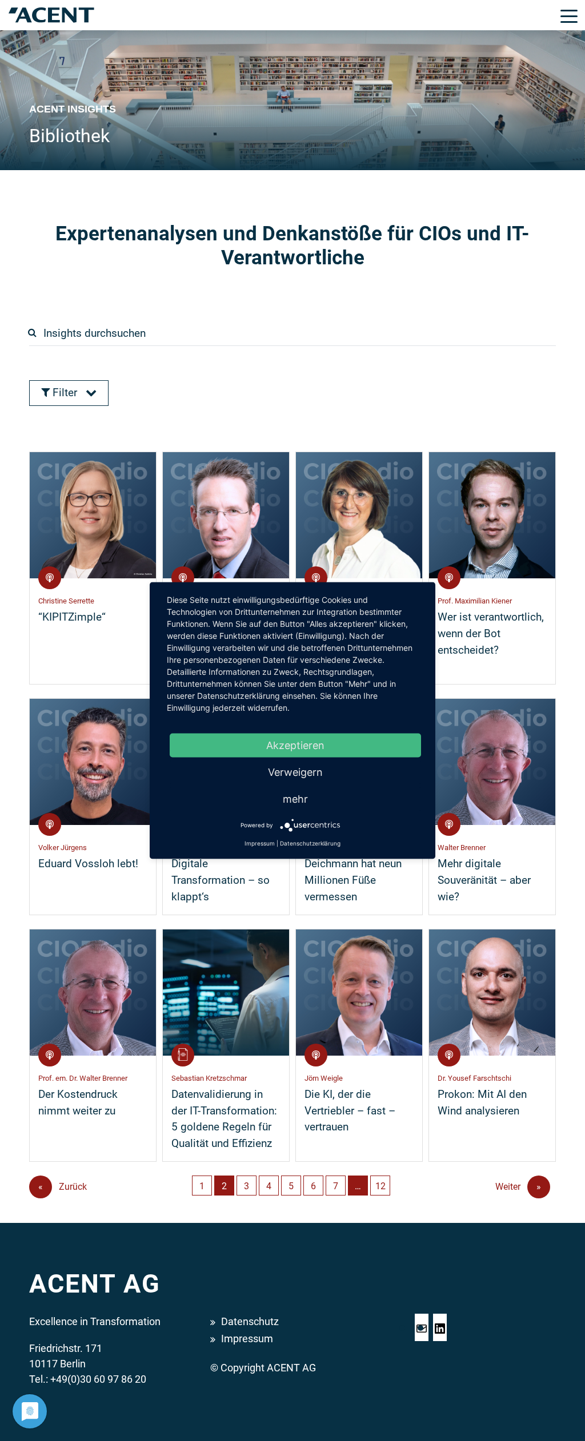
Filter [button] (65, 392)
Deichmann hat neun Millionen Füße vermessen (353, 880)
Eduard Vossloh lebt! (88, 863)
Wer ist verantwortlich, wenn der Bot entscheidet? (491, 633)
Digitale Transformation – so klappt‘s (220, 880)
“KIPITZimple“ (72, 616)
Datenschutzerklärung (310, 843)
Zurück (62, 1186)
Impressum (247, 1339)
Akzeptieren (295, 745)
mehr (295, 799)
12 (380, 1186)
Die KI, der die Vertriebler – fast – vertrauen (349, 1111)
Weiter (518, 1186)
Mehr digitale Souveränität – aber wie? (484, 880)
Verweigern (295, 772)
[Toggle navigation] (569, 15)
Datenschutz (250, 1321)
